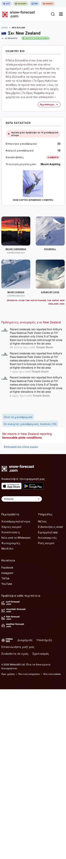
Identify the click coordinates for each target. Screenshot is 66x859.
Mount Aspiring (50, 164)
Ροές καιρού (46, 543)
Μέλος (42, 521)
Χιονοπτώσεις (10, 532)
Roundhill (50, 249)
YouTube (6, 584)
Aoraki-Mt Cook (50, 292)
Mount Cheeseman (16, 249)
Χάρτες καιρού (11, 527)
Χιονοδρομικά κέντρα (15, 521)
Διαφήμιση (24, 640)
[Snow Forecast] (17, 14)
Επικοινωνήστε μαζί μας (17, 647)
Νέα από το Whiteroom (15, 538)
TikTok (5, 578)
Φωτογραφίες (10, 543)
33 (58, 143)
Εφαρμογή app (48, 532)
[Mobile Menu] (61, 14)
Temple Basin (44, 347)
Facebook (7, 567)
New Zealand (18, 27)
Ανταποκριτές (47, 538)
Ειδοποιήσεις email (50, 527)
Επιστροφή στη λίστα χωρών (21, 446)
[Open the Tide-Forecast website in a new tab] (35, 3)
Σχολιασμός (40, 654)
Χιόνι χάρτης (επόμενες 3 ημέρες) (33, 199)
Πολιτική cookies (52, 674)
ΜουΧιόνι (7, 548)
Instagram (7, 573)
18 (58, 150)
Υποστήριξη (44, 640)
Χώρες (4, 27)
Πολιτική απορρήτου (29, 674)
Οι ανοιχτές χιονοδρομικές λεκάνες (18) (30, 424)
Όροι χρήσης (8, 674)
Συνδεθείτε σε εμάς (14, 654)
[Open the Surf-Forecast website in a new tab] (6, 3)
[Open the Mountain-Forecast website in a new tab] (20, 3)
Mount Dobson (15, 292)
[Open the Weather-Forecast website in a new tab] (48, 3)
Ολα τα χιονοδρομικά (18, 417)
